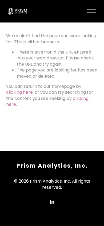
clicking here (19, 92)
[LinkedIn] (52, 202)
